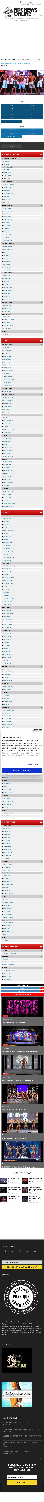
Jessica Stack (6, 525)
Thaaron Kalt (6, 229)
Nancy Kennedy (7, 356)
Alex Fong (5, 899)
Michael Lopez (6, 876)
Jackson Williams (7, 884)
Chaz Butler (6, 199)
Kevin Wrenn (6, 214)
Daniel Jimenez (7, 926)
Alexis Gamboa (6, 424)
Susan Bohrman (7, 654)
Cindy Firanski (6, 409)
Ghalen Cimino (6, 329)
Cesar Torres (6, 234)
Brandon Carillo (7, 932)
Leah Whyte (6, 713)
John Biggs (5, 164)
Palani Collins (6, 832)
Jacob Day (5, 334)
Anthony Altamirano (8, 184)
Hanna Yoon (6, 569)
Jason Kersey (6, 323)
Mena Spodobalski (7, 397)
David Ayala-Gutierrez (8, 320)
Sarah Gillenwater (8, 578)
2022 (12, 111)
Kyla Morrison (6, 533)
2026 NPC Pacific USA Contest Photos (13, 1179)
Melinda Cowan (7, 506)
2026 (12, 105)
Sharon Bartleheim (8, 962)
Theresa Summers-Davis (9, 970)
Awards (11, 146)
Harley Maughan (7, 542)
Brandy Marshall (7, 371)
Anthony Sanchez (7, 923)
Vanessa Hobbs (7, 471)
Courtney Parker (7, 450)
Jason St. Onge (7, 864)
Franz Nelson (6, 311)
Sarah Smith (6, 807)
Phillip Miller (6, 196)
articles (30, 988)
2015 (12, 121)
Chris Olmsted (6, 217)
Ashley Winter (6, 536)
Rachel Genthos (7, 959)
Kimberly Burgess (7, 400)
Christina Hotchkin (8, 429)
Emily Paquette (7, 619)
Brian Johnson (7, 852)
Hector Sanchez (7, 220)
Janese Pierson (7, 377)
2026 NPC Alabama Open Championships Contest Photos (35, 1189)
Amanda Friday (6, 362)
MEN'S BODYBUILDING (11, 130)
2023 (33, 108)
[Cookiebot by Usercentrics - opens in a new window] (33, 730)
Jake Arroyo (6, 867)
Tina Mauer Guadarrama (9, 953)
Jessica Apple (6, 539)
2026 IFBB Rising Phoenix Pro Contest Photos (35, 1198)
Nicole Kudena (6, 359)
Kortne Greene (6, 973)
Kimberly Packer (7, 979)
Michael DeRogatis (7, 308)
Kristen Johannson (8, 380)
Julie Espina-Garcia (8, 813)
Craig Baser (5, 161)
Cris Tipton (5, 589)
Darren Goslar (6, 908)
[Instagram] (20, 1251)
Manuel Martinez (7, 893)
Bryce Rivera (6, 934)
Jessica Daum (6, 616)
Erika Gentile (6, 642)
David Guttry (6, 284)
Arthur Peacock (7, 264)
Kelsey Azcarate (7, 453)
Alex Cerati (5, 170)
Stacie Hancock (7, 639)
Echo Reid (5, 575)
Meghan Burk (6, 586)
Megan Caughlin (7, 551)
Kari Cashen (6, 412)
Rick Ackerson (6, 829)
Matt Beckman (6, 176)
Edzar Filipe (6, 870)
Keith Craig (5, 879)
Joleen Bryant (6, 610)
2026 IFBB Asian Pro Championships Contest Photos (14, 1189)
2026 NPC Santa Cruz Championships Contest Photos (36, 1180)
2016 (33, 117)
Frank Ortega (6, 391)
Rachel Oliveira (7, 601)
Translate (37, 4)
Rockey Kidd (6, 317)
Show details (33, 764)
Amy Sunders (6, 645)
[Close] (40, 1459)
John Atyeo (6, 237)
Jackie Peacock (6, 519)
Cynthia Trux (6, 368)
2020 (12, 114)
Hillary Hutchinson (8, 503)
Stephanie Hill (6, 786)
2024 (12, 108)
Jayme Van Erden (7, 625)
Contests (7, 59)
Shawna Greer (6, 704)
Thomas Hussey (7, 211)
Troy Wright (6, 223)
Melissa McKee (6, 622)
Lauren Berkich (7, 628)
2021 (33, 111)
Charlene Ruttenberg (8, 566)
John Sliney (6, 834)
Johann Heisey (6, 173)
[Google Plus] (27, 1251)
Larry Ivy (5, 299)
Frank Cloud (6, 179)
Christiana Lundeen (8, 710)
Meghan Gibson (7, 527)
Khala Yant (5, 698)
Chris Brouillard (7, 193)
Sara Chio (5, 353)
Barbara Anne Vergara (8, 530)
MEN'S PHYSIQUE (32, 133)
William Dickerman (7, 290)
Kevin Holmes (6, 187)
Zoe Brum (5, 595)
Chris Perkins (6, 929)
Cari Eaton (6, 592)
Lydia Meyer (6, 554)
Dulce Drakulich (7, 581)
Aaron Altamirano (7, 326)
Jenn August (6, 560)
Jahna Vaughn (6, 572)
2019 (33, 114)
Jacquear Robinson (8, 902)
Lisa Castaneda (7, 385)
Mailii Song (5, 816)
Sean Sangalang (7, 208)
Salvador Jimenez (7, 917)
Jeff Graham (6, 911)
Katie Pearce (6, 522)
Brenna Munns (7, 548)
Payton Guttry (7, 887)
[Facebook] (5, 1251)
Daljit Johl (6, 202)
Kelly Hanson (6, 438)
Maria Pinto (6, 441)
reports (30, 991)
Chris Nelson (6, 837)
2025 (33, 105)
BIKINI (11, 133)
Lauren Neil (6, 426)
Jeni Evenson (6, 636)
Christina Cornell (7, 479)
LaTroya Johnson (8, 557)
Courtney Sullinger (8, 598)
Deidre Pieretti (7, 382)
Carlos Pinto (6, 231)
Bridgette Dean (7, 976)
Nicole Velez (6, 604)
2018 (12, 117)
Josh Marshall (7, 855)
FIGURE (32, 130)
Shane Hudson (6, 226)
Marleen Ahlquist (7, 583)
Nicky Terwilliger (7, 613)
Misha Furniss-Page (8, 965)
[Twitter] (12, 1251)
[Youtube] (35, 1251)
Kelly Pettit (6, 675)
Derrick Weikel (6, 882)
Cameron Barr (6, 846)
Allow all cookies (22, 770)
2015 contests (16, 59)
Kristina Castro (7, 347)
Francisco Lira (7, 240)
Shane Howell (6, 840)
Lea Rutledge (6, 545)
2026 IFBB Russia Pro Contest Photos (14, 1197)
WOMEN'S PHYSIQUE (11, 136)
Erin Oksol (6, 374)
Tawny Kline (6, 669)
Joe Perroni (6, 190)
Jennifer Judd (6, 350)
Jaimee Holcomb (7, 476)
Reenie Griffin (6, 365)
